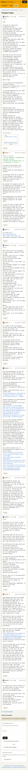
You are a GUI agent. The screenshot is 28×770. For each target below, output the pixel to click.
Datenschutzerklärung (18, 765)
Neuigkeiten (4, 5)
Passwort (5, 731)
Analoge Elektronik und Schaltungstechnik (9, 10)
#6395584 (23, 594)
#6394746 (4, 19)
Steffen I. (7, 368)
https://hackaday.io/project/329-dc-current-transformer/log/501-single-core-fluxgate (13, 454)
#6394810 (23, 152)
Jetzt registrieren (7, 759)
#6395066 (23, 477)
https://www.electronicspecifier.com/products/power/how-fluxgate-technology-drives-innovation (14, 462)
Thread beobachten (8, 712)
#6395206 (4, 519)
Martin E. (7, 16)
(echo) (11, 368)
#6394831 (4, 247)
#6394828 (23, 229)
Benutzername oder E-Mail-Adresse (10, 725)
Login (24, 2)
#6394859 (23, 322)
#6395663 (4, 682)
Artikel (11, 5)
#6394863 (23, 368)
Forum (16, 5)
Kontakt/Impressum (8, 765)
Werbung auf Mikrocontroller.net (19, 767)
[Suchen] (20, 2)
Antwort (5, 148)
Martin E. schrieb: (8, 156)
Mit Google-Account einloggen (10, 747)
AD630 (4, 128)
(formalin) (12, 16)
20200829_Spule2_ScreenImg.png (11, 142)
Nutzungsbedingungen (6, 767)
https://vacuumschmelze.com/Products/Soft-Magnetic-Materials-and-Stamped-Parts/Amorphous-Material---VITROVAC (14, 395)
